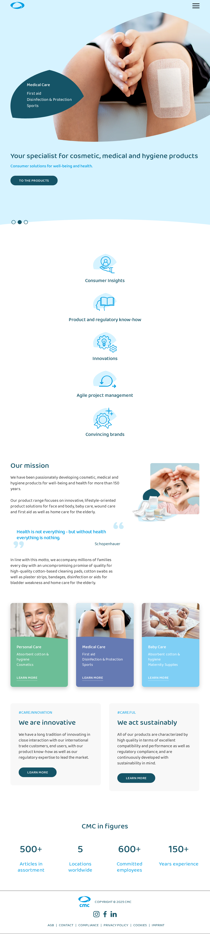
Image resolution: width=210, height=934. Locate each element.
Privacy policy (116, 926)
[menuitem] (196, 5)
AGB (51, 926)
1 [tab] (13, 222)
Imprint (158, 926)
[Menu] (196, 5)
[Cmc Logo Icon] (17, 5)
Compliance (88, 926)
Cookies (140, 926)
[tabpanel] (105, 124)
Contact (66, 926)
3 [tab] (26, 222)
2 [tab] (20, 222)
